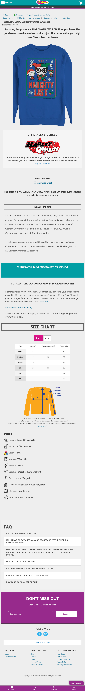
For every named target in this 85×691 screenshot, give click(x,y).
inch (38, 338)
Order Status (61, 656)
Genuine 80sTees (63, 659)
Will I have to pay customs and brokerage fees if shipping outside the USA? (37, 541)
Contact (33, 659)
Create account (10, 656)
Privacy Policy (36, 662)
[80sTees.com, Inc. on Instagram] (45, 634)
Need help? (42, 426)
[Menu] (3, 3)
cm (47, 338)
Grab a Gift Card (42, 642)
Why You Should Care (42, 164)
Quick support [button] (76, 683)
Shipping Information (64, 664)
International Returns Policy (18, 307)
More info (43, 301)
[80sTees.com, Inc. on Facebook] (39, 634)
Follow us (42, 628)
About (33, 656)
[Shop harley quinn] (42, 154)
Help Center (61, 654)
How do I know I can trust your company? (28, 575)
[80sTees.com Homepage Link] (42, 4)
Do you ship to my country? (21, 533)
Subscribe (67, 614)
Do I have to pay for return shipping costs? (29, 569)
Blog (32, 654)
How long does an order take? (22, 582)
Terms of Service (37, 664)
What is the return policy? (20, 562)
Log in (7, 654)
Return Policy (62, 662)
